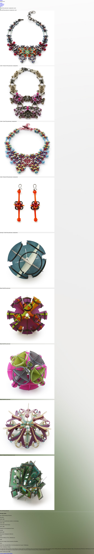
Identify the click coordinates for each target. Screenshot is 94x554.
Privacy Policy (9, 553)
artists (1, 3)
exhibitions (2, 4)
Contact (1, 553)
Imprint (5, 553)
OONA (1, 0)
